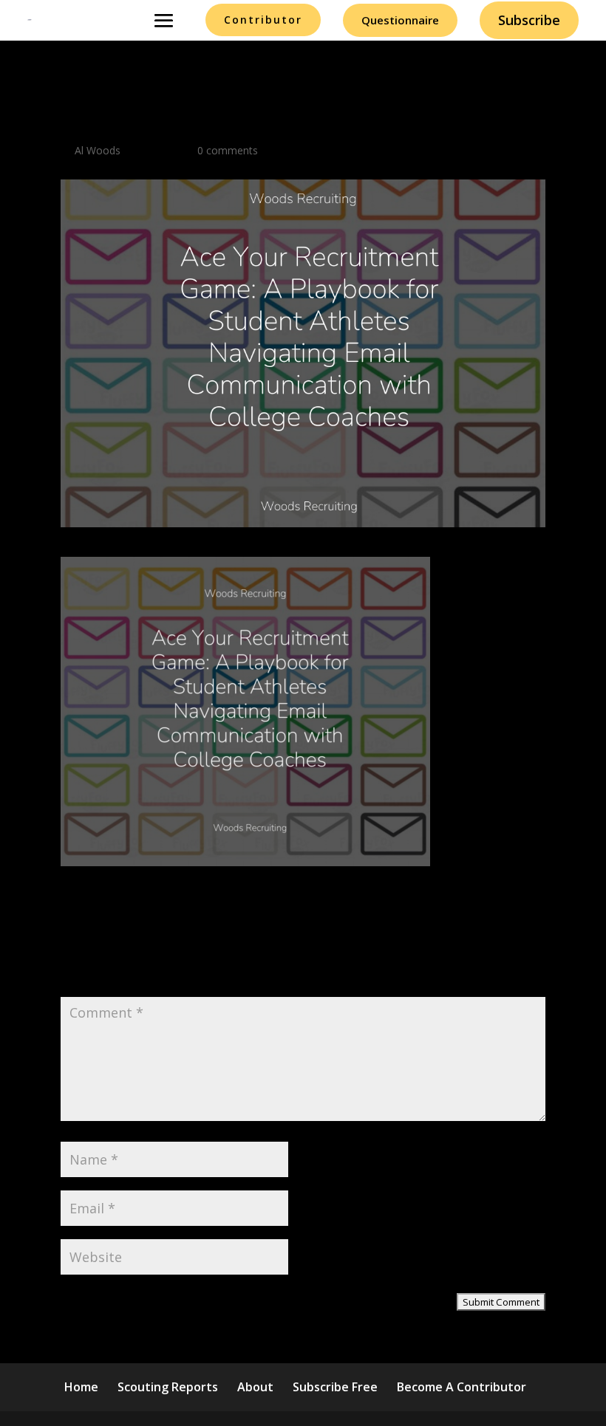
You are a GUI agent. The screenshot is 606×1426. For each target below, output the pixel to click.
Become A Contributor (461, 1387)
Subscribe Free (335, 1387)
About (255, 1387)
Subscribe (529, 20)
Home (81, 1387)
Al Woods (97, 150)
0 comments (227, 150)
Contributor (263, 20)
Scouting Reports (168, 1387)
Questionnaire (400, 20)
